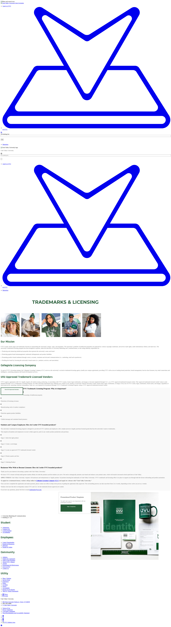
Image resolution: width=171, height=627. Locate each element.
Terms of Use (6, 608)
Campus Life (6, 529)
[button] (85, 1)
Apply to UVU (6, 6)
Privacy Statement (7, 610)
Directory (5, 545)
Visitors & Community (8, 559)
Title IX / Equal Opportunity (10, 591)
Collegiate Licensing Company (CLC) (47, 480)
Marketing (5, 144)
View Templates (71, 506)
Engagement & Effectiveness (10, 565)
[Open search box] (1, 132)
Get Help (5, 585)
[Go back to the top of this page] (1, 625)
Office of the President (8, 560)
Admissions (5, 527)
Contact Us (5, 568)
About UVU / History (8, 562)
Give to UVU (6, 567)
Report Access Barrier (8, 589)
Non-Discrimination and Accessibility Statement (15, 613)
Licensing (21, 3)
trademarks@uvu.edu (35, 489)
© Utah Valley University (9, 605)
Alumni (4, 563)
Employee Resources (8, 544)
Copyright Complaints (8, 611)
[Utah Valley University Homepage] (9, 3)
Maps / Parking (6, 578)
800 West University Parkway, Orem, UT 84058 (16, 602)
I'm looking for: (5, 134)
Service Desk (6, 580)
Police (4, 583)
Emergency (5, 581)
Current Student (6, 530)
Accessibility (6, 588)
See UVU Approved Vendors (12, 389)
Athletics (4, 557)
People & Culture (7, 547)
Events (6, 596)
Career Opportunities (8, 542)
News (6, 594)
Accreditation (6, 532)
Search (4, 586)
